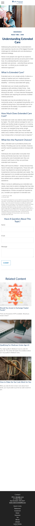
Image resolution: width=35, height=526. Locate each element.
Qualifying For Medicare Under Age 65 (14, 345)
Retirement (17, 508)
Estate (17, 513)
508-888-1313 (20, 497)
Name (3, 225)
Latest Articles (18, 524)
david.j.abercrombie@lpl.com (17, 502)
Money (17, 519)
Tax (18, 517)
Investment (17, 511)
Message (4, 247)
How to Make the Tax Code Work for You (15, 382)
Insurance (17, 515)
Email (3, 236)
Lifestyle (17, 522)
